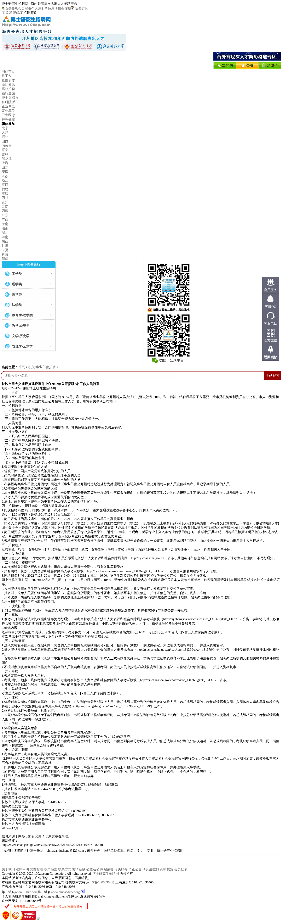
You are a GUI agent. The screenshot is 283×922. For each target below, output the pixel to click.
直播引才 (8, 80)
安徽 (5, 171)
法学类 (17, 305)
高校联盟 (166, 869)
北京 (5, 128)
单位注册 (51, 8)
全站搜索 (273, 376)
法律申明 (22, 869)
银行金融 (8, 93)
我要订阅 (81, 8)
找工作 (7, 76)
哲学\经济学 (20, 325)
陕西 (5, 241)
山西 (5, 141)
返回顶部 (270, 357)
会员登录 (24, 8)
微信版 (17, 13)
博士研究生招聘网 (105, 873)
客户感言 (50, 869)
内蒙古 (7, 145)
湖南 (5, 228)
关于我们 (8, 869)
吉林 (5, 154)
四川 (5, 198)
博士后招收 (10, 97)
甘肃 (5, 245)
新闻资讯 (8, 84)
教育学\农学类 (22, 315)
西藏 (5, 211)
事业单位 (8, 110)
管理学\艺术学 (22, 346)
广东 (5, 215)
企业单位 (8, 106)
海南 (5, 224)
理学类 (17, 284)
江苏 (5, 176)
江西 (5, 184)
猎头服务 (121, 869)
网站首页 (8, 71)
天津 (5, 132)
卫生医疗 (8, 115)
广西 (5, 219)
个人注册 (38, 8)
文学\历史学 (20, 336)
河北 (5, 137)
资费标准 (36, 869)
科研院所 (8, 102)
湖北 (5, 232)
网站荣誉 (107, 869)
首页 (21, 367)
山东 (5, 167)
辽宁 (5, 150)
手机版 (7, 13)
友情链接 (78, 869)
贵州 (5, 202)
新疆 (5, 259)
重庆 (5, 193)
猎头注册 (64, 8)
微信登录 (11, 8)
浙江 (5, 180)
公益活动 (92, 869)
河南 (5, 237)
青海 (5, 254)
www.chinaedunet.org (65, 892)
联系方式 (64, 869)
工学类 (17, 273)
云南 (5, 206)
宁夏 (5, 250)
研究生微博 (151, 869)
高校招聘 (8, 89)
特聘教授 (8, 119)
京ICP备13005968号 (100, 882)
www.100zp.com (26, 892)
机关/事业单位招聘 (42, 367)
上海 (5, 163)
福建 (5, 189)
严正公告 (135, 869)
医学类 (17, 294)
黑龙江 (7, 158)
